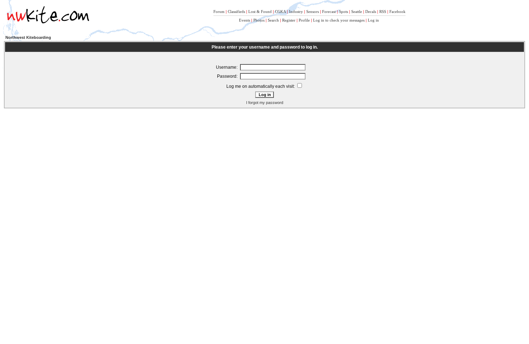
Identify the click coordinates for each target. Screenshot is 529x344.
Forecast (329, 11)
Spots (343, 11)
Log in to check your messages (339, 20)
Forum (219, 11)
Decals (370, 11)
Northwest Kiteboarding (28, 37)
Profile (304, 20)
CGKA (280, 11)
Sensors (312, 11)
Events (244, 20)
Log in (373, 20)
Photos (258, 20)
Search (273, 20)
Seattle (356, 11)
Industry (296, 11)
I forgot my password (264, 102)
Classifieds (236, 11)
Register (288, 20)
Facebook (397, 11)
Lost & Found (260, 11)
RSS (382, 11)
